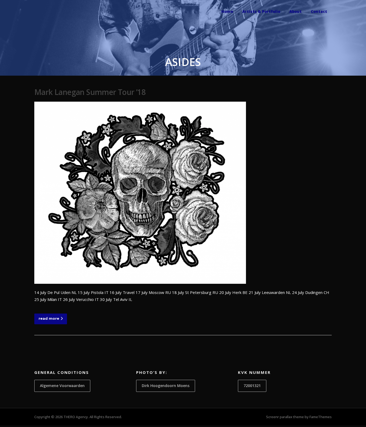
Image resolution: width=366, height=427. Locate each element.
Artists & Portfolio (261, 11)
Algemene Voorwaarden (62, 385)
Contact (319, 11)
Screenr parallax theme (285, 416)
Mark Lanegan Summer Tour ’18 (89, 92)
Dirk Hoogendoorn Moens (165, 385)
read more (49, 318)
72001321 (252, 385)
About (295, 11)
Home (227, 11)
